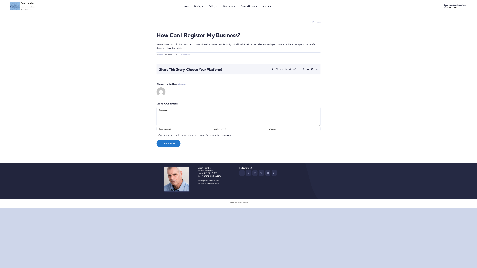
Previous (316, 22)
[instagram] (255, 173)
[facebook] (242, 173)
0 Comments (185, 55)
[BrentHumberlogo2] (22, 3)
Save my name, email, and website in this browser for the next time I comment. (195, 135)
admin (161, 55)
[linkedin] (274, 173)
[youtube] (267, 173)
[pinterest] (261, 173)
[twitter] (248, 173)
